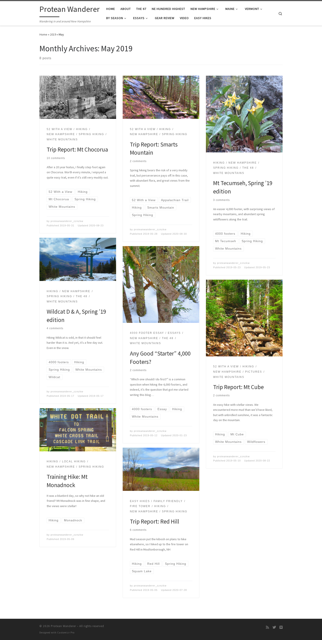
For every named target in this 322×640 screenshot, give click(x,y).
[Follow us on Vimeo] (281, 627)
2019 (53, 34)
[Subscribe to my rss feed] (267, 627)
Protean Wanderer (63, 626)
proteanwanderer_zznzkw (67, 221)
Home (43, 34)
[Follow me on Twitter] (274, 627)
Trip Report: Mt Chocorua (77, 149)
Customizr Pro (65, 632)
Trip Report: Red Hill (154, 521)
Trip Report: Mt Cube (238, 387)
